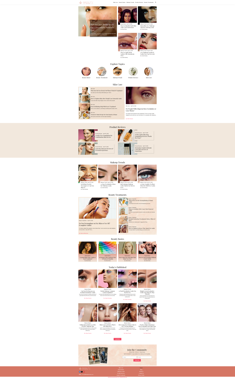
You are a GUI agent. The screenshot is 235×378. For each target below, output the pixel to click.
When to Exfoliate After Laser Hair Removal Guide (141, 209)
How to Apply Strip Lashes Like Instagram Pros (127, 54)
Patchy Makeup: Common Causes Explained (107, 291)
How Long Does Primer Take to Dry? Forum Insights (127, 325)
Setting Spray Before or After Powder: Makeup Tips (88, 325)
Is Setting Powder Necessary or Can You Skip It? (87, 185)
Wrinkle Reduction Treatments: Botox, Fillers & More (142, 219)
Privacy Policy (141, 375)
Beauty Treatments (148, 2)
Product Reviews (139, 2)
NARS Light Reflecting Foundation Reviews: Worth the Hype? (143, 136)
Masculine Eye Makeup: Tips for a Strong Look (147, 26)
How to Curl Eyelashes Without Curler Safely (147, 258)
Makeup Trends (130, 2)
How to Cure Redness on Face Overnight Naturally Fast (102, 27)
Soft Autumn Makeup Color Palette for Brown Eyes (127, 185)
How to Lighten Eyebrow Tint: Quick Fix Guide (142, 228)
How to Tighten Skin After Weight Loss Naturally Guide (106, 98)
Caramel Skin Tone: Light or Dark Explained (88, 258)
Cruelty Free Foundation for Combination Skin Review (103, 136)
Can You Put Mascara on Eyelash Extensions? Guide (87, 291)
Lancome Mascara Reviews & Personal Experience (104, 149)
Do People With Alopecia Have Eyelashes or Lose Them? (141, 110)
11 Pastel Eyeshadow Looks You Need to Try (127, 291)
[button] (117, 339)
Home (141, 367)
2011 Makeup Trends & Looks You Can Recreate (147, 53)
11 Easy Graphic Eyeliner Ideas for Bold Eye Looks (147, 185)
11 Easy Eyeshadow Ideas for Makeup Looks (108, 185)
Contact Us (141, 373)
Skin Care (115, 2)
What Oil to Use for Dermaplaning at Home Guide (141, 201)
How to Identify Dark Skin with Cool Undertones (128, 26)
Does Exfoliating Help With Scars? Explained (103, 106)
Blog (141, 369)
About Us (141, 371)
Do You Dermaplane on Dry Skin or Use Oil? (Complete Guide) (94, 224)
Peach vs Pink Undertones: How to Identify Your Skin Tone (147, 325)
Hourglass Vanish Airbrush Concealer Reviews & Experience (143, 149)
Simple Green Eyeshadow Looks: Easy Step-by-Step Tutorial (147, 292)
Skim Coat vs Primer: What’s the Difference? (108, 325)
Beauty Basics (122, 2)
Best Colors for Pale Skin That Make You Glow (127, 258)
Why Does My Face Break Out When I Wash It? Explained (106, 90)
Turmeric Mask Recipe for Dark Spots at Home (104, 114)
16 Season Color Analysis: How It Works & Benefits (107, 258)
